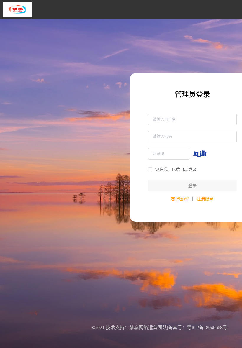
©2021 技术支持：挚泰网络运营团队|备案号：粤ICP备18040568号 (159, 327)
